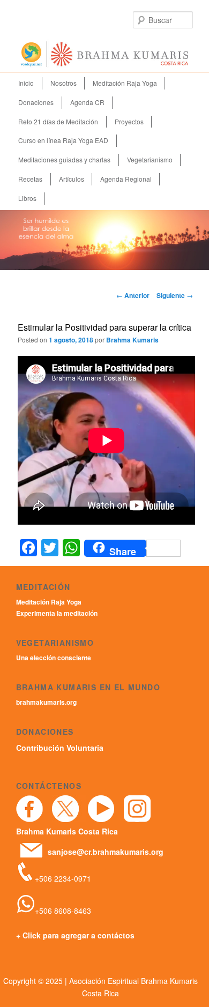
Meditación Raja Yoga (125, 82)
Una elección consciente (53, 657)
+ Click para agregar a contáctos (75, 935)
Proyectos (129, 121)
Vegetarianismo (150, 159)
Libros (27, 198)
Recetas (30, 178)
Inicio (26, 82)
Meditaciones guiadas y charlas (64, 159)
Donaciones (36, 102)
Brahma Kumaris (132, 340)
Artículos (71, 178)
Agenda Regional (126, 178)
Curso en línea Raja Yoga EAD (63, 140)
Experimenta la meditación (57, 613)
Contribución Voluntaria (59, 747)
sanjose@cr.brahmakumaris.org (105, 851)
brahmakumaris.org (46, 702)
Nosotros (63, 82)
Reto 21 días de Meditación (58, 121)
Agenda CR (87, 102)
